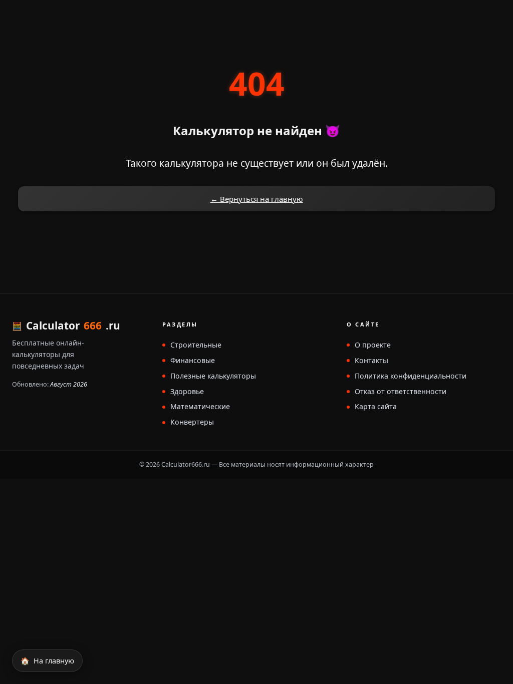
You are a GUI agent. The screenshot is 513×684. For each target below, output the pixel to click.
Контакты (371, 361)
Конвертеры (192, 422)
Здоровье (187, 392)
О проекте (373, 345)
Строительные (195, 345)
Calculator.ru (73, 325)
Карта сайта (376, 407)
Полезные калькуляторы (213, 376)
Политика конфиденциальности (410, 376)
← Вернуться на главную (256, 199)
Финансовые (192, 361)
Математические (200, 407)
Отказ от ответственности (400, 392)
